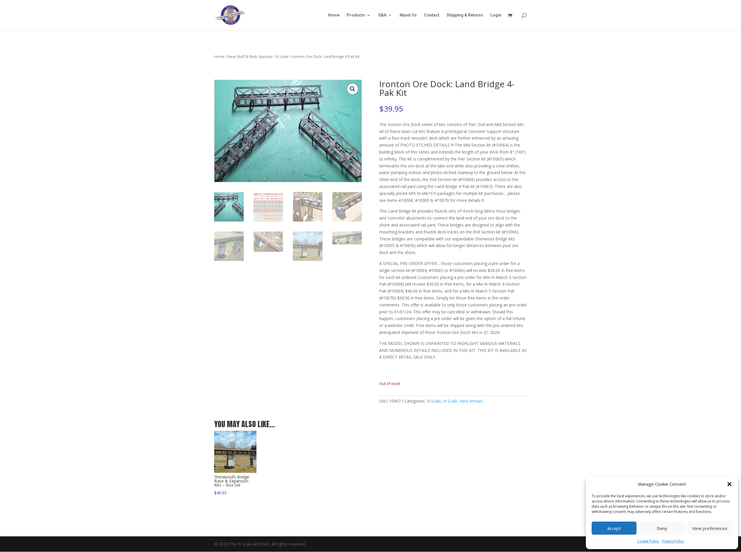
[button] (729, 484)
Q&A (382, 15)
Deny (662, 528)
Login (495, 15)
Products (356, 15)
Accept (614, 528)
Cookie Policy (648, 541)
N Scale (282, 56)
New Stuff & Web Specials (250, 56)
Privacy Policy (673, 541)
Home (334, 15)
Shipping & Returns (465, 15)
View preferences (709, 528)
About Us (408, 15)
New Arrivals (471, 401)
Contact (431, 15)
